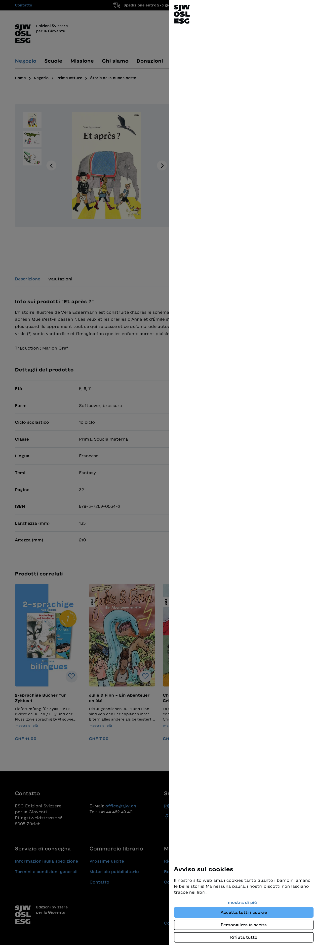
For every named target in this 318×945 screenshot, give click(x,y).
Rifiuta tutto (243, 937)
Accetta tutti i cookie (244, 912)
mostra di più (242, 902)
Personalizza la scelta (244, 925)
